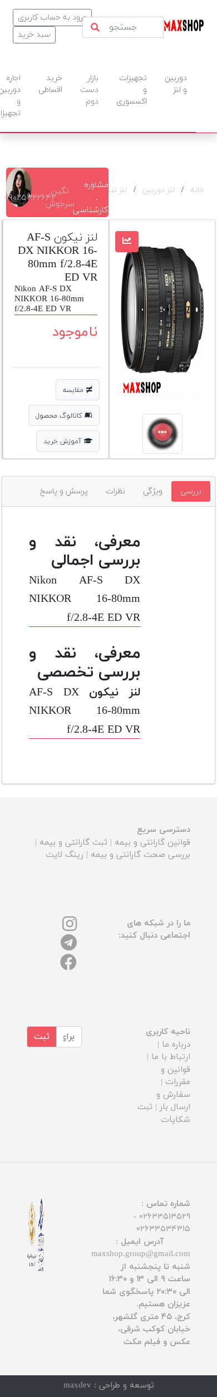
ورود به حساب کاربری (52, 17)
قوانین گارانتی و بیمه (152, 843)
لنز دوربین (158, 190)
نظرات (115, 491)
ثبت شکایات (163, 1113)
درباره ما (176, 1045)
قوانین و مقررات (175, 1076)
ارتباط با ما (170, 1057)
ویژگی (152, 491)
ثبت (42, 1037)
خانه (197, 190)
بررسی (190, 491)
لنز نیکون (112, 190)
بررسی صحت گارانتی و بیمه (140, 855)
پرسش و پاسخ (64, 491)
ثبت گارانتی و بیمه (73, 843)
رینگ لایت (64, 855)
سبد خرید (34, 35)
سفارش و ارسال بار (173, 1101)
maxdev (77, 1385)
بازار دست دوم (89, 90)
